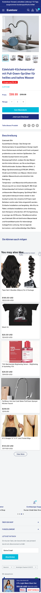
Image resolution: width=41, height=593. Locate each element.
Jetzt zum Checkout (20, 117)
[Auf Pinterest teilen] (29, 125)
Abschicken (10, 557)
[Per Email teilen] (37, 125)
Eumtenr (6, 87)
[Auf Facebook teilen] (24, 125)
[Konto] (32, 10)
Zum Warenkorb (20, 110)
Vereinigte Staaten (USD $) (24, 567)
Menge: (5, 102)
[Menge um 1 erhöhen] (23, 101)
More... (22, 590)
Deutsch (6, 567)
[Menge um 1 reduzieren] (11, 101)
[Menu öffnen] (3, 10)
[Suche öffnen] (28, 10)
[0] (37, 10)
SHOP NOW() (33, 590)
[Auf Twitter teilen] (33, 125)
